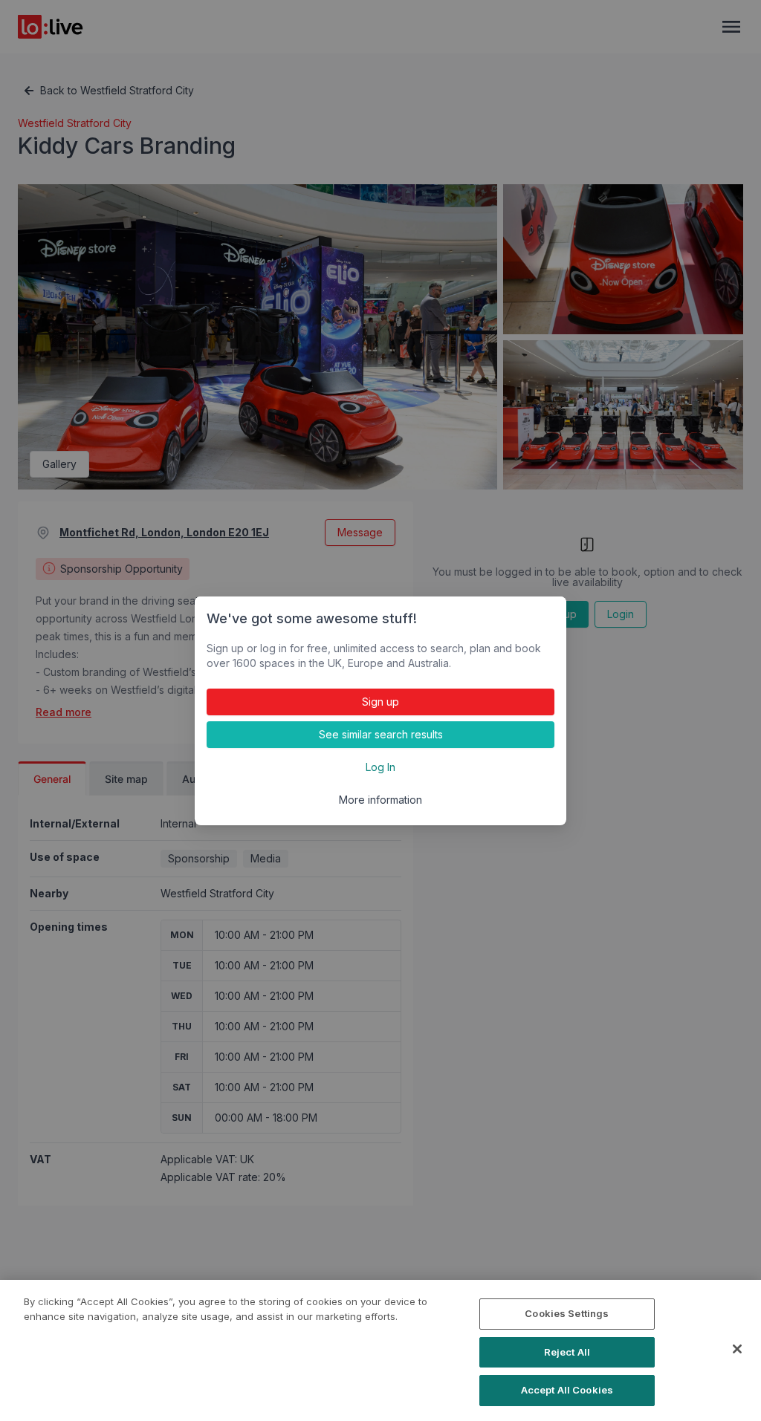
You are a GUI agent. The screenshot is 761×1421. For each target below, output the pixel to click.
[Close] (737, 1349)
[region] (380, 1350)
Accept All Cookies (567, 1390)
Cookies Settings (567, 1313)
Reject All (567, 1352)
